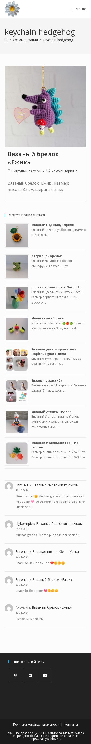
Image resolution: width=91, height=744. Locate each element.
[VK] (30, 675)
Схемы (36, 171)
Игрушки (20, 171)
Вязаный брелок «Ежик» (52, 579)
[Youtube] (45, 675)
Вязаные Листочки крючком (55, 485)
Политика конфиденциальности (36, 724)
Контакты (71, 724)
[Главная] (6, 39)
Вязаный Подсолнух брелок (53, 225)
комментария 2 (64, 171)
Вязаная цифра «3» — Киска (55, 551)
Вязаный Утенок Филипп (51, 412)
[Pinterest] (15, 675)
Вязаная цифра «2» (46, 380)
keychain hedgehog (58, 39)
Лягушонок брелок (46, 256)
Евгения (22, 485)
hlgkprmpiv (24, 523)
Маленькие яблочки (47, 318)
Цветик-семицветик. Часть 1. (55, 287)
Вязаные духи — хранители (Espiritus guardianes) (53, 351)
